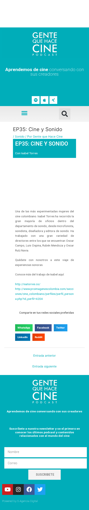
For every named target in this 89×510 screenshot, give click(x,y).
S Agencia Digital (27, 501)
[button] (24, 113)
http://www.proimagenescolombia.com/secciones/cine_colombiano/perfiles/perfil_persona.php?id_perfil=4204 (44, 293)
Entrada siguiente (44, 366)
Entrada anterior (44, 355)
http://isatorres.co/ (27, 284)
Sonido (19, 136)
